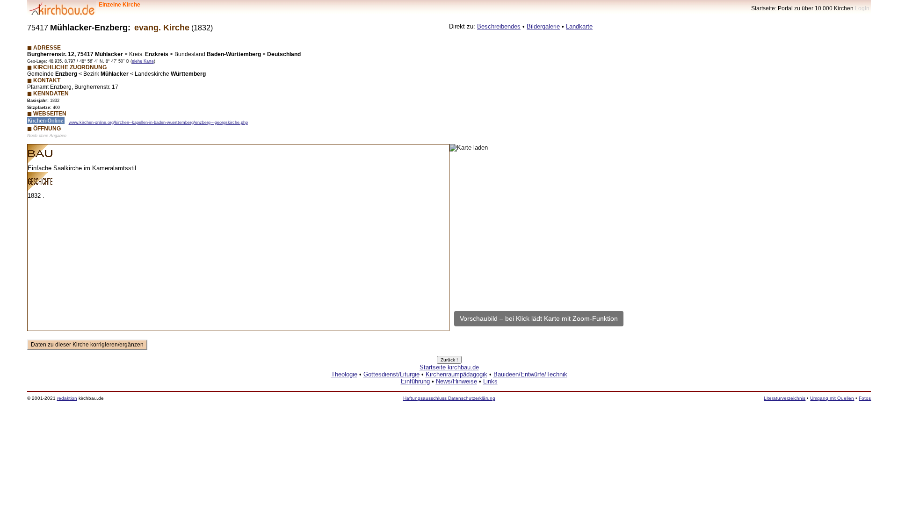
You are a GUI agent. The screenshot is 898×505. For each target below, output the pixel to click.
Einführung (415, 381)
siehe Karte (143, 61)
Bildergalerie (543, 26)
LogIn (862, 8)
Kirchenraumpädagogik (456, 374)
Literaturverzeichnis (784, 398)
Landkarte (579, 26)
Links (490, 381)
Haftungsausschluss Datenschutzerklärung (449, 398)
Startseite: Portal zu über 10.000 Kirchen (802, 8)
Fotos (865, 398)
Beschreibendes (499, 26)
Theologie (344, 374)
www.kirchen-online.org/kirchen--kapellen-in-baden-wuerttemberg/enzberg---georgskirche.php (158, 122)
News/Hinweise (456, 381)
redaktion (67, 398)
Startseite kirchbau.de (449, 367)
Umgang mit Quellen (832, 398)
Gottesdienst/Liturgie (391, 374)
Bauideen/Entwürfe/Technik (530, 374)
